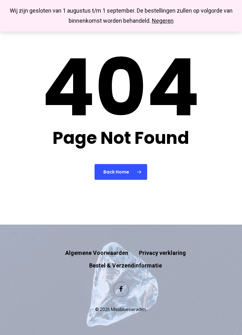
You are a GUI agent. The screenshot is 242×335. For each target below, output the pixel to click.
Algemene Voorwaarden (96, 253)
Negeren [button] (163, 20)
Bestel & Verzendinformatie (125, 265)
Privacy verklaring (162, 253)
